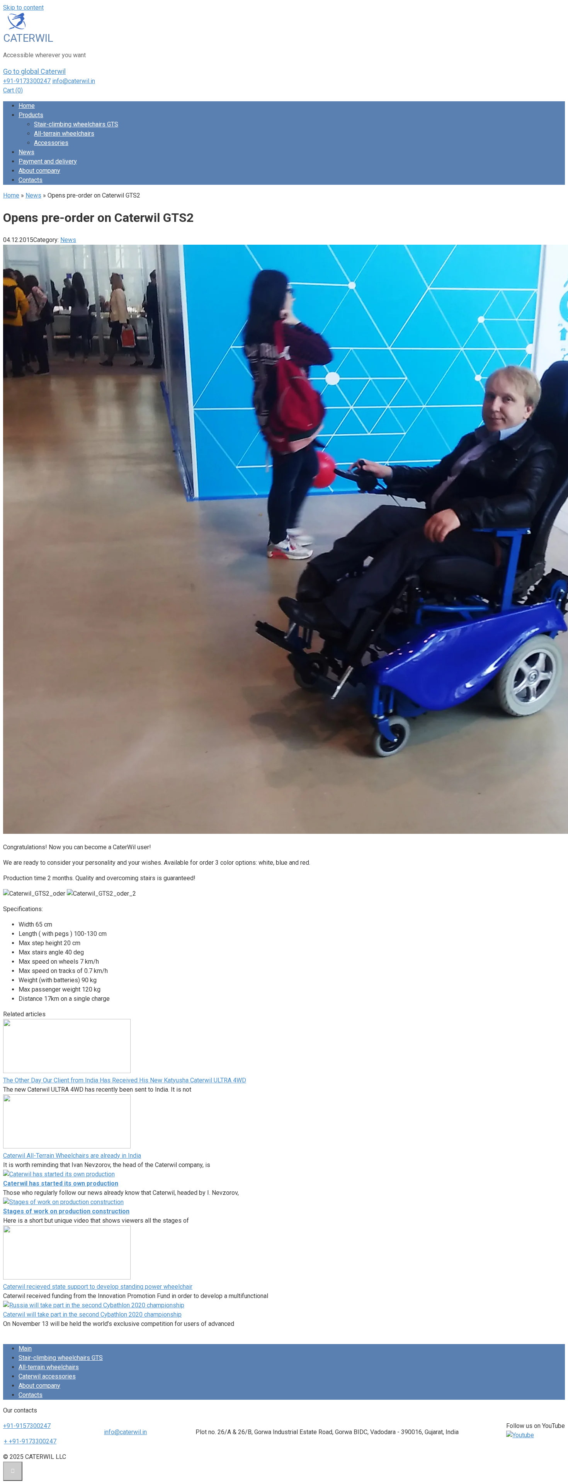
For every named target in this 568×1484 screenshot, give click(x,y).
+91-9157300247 (27, 1425)
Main (25, 1348)
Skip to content (23, 7)
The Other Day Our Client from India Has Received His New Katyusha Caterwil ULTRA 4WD (124, 1080)
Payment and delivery (48, 161)
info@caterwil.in (73, 81)
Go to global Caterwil (34, 71)
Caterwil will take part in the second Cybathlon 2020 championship (92, 1314)
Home (27, 105)
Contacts (31, 180)
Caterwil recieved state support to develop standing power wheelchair (97, 1286)
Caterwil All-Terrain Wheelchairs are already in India (72, 1155)
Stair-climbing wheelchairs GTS (76, 124)
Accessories (51, 143)
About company (39, 170)
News (26, 152)
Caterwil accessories (47, 1376)
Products (31, 115)
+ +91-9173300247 (30, 1441)
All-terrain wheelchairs (64, 133)
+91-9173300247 (27, 81)
